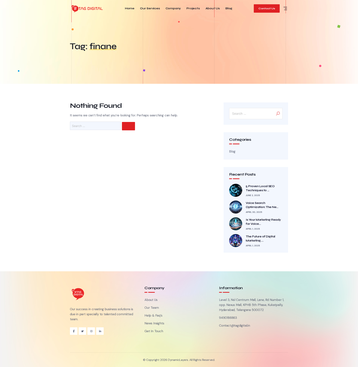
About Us (212, 8)
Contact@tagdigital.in (234, 325)
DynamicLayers (178, 360)
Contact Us (266, 8)
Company (173, 8)
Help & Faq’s (153, 315)
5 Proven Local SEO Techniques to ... (260, 188)
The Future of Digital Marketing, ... (260, 238)
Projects (193, 8)
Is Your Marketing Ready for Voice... (263, 221)
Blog (228, 8)
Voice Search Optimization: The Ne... (262, 205)
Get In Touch (154, 331)
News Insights (154, 323)
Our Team (152, 308)
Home (129, 8)
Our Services (150, 8)
